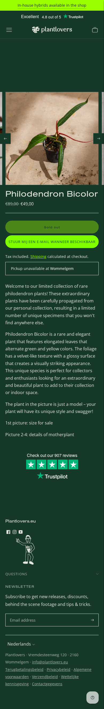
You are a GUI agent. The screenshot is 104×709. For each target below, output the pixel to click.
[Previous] (5, 138)
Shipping (38, 256)
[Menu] (9, 30)
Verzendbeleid (45, 676)
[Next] (98, 138)
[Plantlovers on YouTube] (21, 532)
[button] (52, 241)
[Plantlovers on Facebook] (8, 532)
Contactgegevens (47, 683)
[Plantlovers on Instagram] (15, 532)
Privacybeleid (58, 669)
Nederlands (19, 644)
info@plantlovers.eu (50, 662)
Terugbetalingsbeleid (24, 669)
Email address (23, 614)
